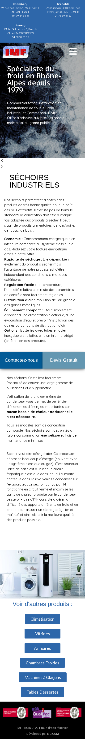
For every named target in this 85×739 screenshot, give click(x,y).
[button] (42, 160)
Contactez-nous (21, 360)
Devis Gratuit (63, 360)
